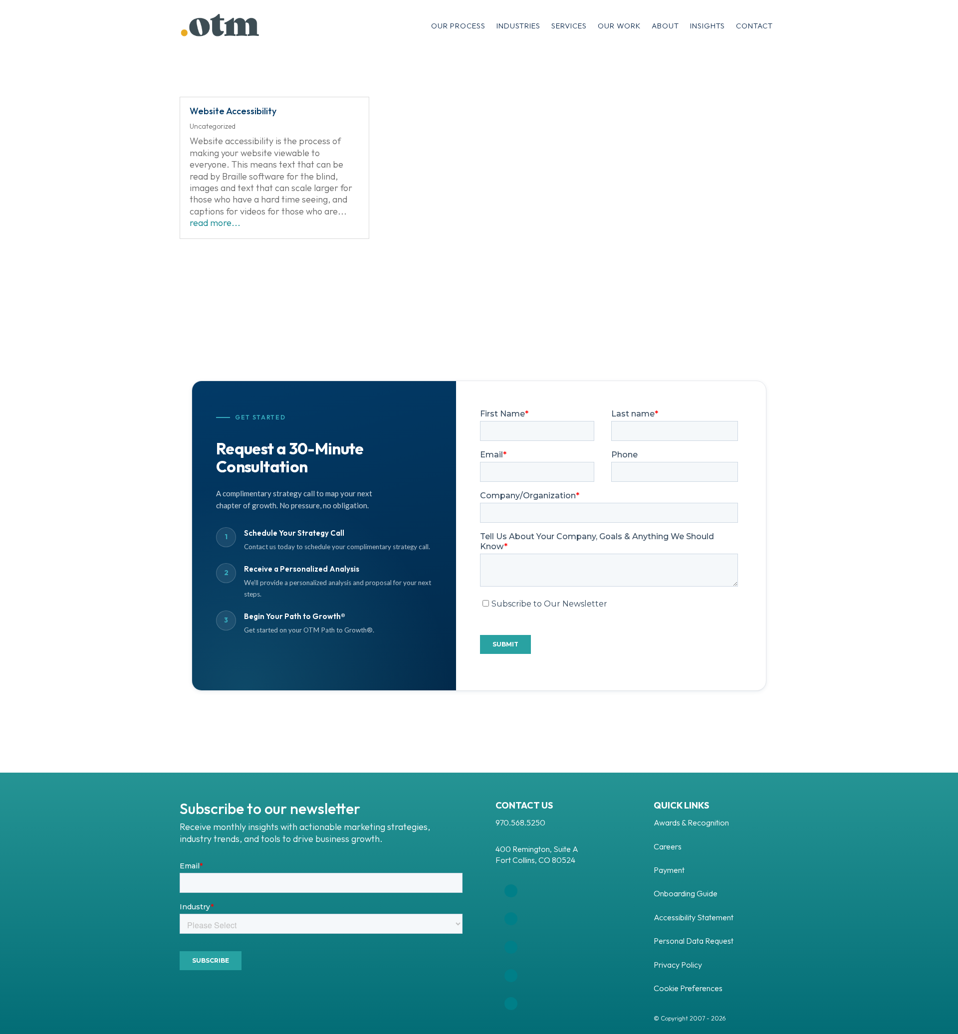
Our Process (458, 25)
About (665, 25)
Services (569, 25)
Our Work (619, 25)
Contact (754, 25)
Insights (707, 25)
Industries (518, 25)
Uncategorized (213, 126)
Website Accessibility (233, 111)
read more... (215, 222)
